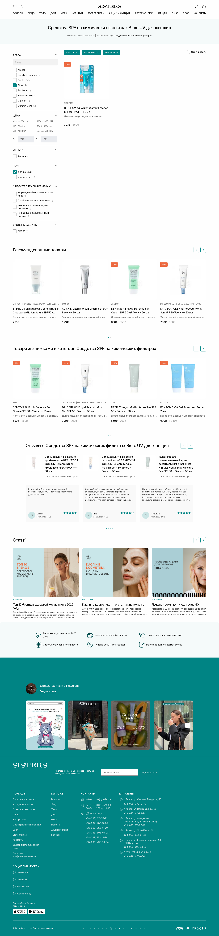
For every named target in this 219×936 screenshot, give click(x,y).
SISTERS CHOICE (144, 13)
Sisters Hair (23, 872)
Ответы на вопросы (24, 809)
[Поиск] (21, 6)
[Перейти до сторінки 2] (110, 337)
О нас (16, 814)
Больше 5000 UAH (45, 131)
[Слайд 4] (112, 528)
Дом (53, 814)
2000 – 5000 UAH (45, 126)
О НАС (175, 13)
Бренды (55, 834)
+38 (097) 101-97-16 (134, 825)
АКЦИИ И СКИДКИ (119, 13)
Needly (114, 403)
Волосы (55, 799)
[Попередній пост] (31, 725)
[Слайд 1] (106, 528)
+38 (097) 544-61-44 (135, 834)
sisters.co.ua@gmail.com (98, 799)
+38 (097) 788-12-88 (97, 823)
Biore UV (68, 103)
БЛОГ (186, 13)
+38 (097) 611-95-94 (134, 813)
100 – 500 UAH (19, 126)
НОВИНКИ (77, 13)
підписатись (149, 772)
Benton (115, 304)
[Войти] (197, 6)
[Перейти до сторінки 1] (108, 337)
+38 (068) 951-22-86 (97, 837)
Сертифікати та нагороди (27, 824)
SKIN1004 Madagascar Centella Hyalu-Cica (41, 304)
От (14, 139)
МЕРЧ (64, 13)
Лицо (54, 804)
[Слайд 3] (110, 528)
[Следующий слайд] (203, 250)
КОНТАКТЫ (200, 13)
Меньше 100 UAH (21, 121)
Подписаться (47, 691)
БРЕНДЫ (162, 13)
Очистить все (111, 52)
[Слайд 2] (108, 528)
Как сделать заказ (23, 804)
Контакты (18, 839)
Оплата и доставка (23, 799)
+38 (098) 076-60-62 (135, 856)
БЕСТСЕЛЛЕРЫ (96, 13)
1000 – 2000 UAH (45, 121)
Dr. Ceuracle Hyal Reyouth (190, 304)
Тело (54, 809)
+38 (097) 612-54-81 (96, 818)
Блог (15, 829)
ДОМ (53, 13)
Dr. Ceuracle (167, 304)
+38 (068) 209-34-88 (135, 847)
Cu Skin (66, 304)
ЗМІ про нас (19, 819)
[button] (72, 52)
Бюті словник (20, 834)
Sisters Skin (23, 879)
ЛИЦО (31, 13)
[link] (204, 6)
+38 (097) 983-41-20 (97, 827)
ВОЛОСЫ (18, 13)
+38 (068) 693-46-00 (97, 832)
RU (15, 6)
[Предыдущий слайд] (196, 250)
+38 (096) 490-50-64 (97, 842)
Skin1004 (17, 304)
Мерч (54, 819)
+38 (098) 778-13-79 (135, 803)
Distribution (23, 886)
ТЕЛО (42, 13)
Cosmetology (24, 893)
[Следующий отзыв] (190, 446)
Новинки (55, 824)
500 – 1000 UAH (20, 131)
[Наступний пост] (187, 725)
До (37, 139)
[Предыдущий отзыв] (183, 446)
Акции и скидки (59, 829)
